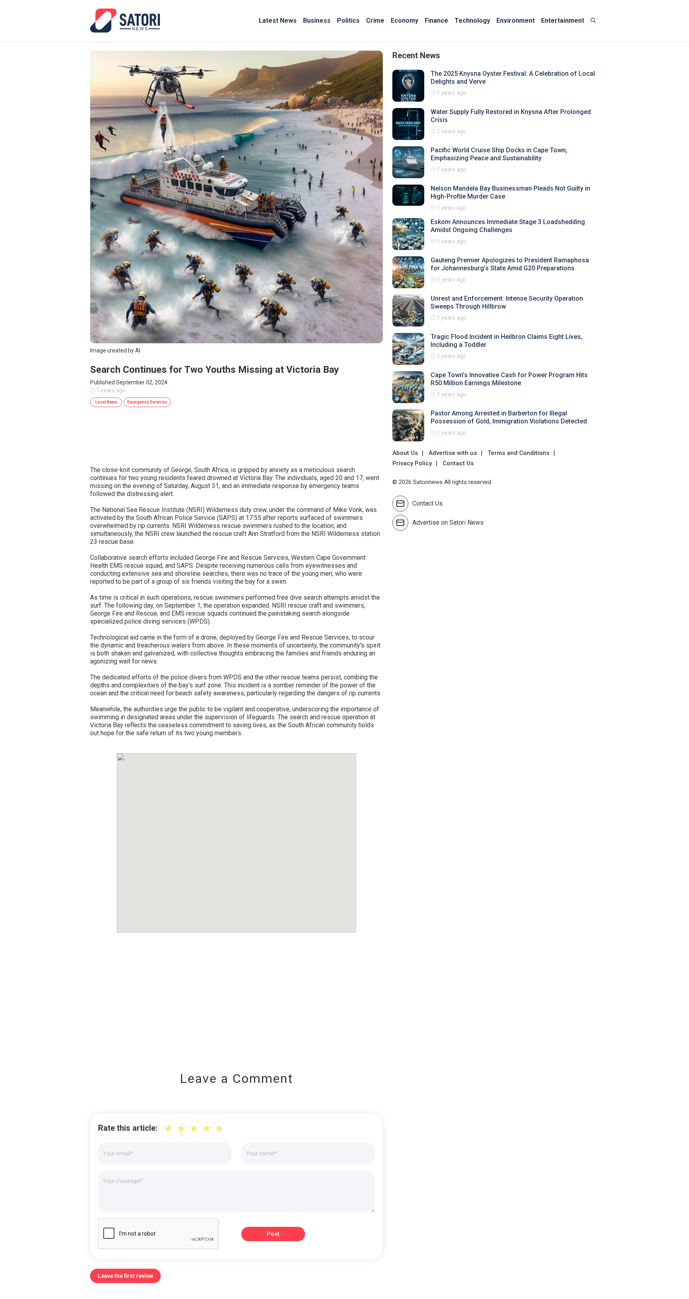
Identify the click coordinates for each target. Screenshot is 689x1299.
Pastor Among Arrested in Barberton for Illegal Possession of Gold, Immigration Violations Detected (509, 417)
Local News (106, 402)
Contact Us (458, 463)
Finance (436, 20)
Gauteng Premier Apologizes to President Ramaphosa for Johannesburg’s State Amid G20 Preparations (510, 264)
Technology (472, 20)
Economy (404, 20)
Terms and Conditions (518, 453)
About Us (405, 453)
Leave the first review (125, 1276)
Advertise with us (453, 453)
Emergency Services (147, 402)
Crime (375, 20)
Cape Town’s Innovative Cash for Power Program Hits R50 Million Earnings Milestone (509, 379)
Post (273, 1234)
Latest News (278, 20)
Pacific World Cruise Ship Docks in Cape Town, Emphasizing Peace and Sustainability (499, 154)
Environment (515, 20)
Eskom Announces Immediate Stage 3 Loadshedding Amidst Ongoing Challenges (508, 226)
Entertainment (562, 20)
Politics (348, 20)
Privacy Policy (412, 463)
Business (317, 20)
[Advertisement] (236, 996)
